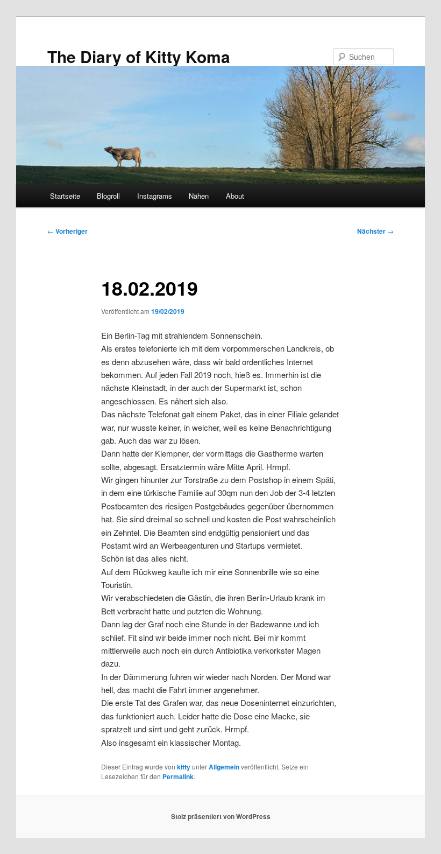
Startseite (65, 196)
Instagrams (154, 196)
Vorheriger (67, 231)
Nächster (375, 231)
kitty (183, 767)
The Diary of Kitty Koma (138, 56)
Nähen (199, 196)
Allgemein (224, 767)
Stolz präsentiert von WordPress (221, 816)
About (235, 196)
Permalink (178, 776)
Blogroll (108, 196)
